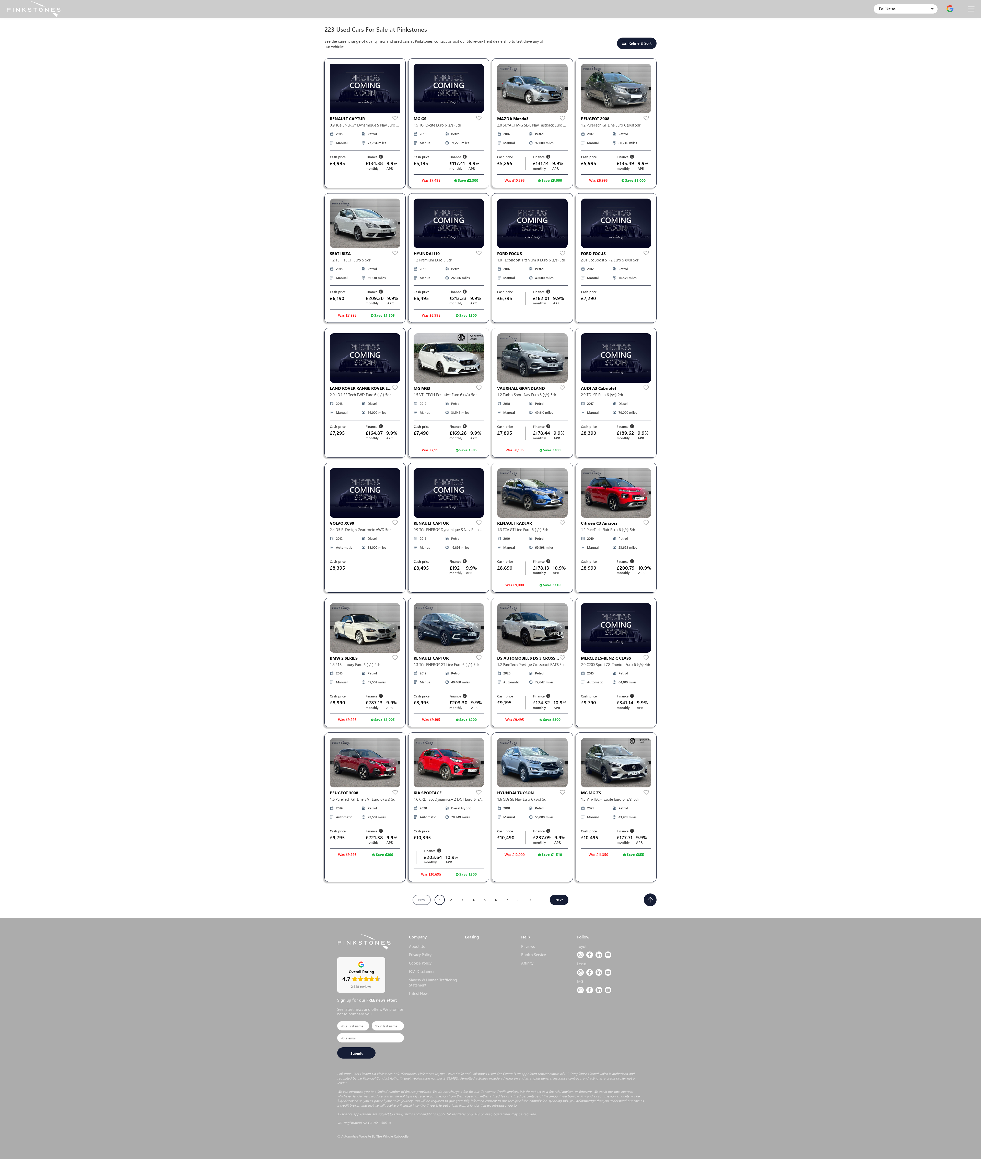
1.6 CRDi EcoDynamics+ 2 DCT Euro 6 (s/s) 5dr (449, 799)
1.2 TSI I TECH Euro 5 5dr (350, 260)
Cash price (338, 157)
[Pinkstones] (33, 9)
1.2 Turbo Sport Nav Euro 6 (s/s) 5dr (526, 394)
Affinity (527, 963)
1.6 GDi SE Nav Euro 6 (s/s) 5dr (522, 799)
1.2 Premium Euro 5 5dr (433, 260)
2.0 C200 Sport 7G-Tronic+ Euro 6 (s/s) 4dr (615, 664)
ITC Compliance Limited (581, 1073)
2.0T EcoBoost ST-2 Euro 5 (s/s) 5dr (610, 260)
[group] (365, 88)
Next (559, 900)
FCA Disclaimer (422, 971)
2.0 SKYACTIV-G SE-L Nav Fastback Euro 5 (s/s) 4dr (531, 125)
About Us (417, 946)
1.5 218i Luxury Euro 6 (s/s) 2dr (355, 664)
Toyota (583, 946)
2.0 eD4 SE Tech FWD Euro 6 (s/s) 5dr (360, 394)
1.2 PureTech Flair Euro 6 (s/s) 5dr (608, 529)
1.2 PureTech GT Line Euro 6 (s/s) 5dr (610, 125)
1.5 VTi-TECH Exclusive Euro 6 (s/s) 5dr (445, 394)
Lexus (581, 963)
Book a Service (533, 954)
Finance (372, 157)
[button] (504, 88)
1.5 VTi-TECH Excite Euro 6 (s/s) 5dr (610, 799)
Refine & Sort (639, 43)
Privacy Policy (420, 954)
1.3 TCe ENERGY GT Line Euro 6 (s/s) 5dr (446, 664)
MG (580, 981)
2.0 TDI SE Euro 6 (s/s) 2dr (602, 394)
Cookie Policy (420, 963)
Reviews (528, 946)
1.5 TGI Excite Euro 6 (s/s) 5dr (437, 125)
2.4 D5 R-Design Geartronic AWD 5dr (360, 529)
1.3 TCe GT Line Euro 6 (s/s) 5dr (522, 529)
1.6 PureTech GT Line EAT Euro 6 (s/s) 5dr (363, 799)
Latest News (419, 993)
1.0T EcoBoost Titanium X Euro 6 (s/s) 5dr (531, 260)
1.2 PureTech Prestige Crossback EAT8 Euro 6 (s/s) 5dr (532, 664)
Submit (357, 1053)
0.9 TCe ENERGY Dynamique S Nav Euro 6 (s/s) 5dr (364, 125)
